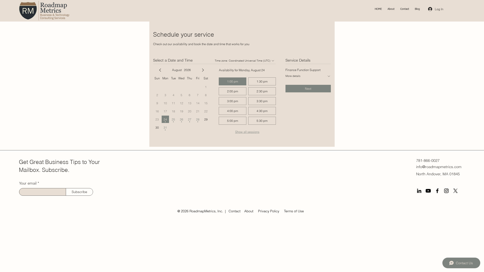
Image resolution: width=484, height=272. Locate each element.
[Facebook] (437, 191)
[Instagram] (446, 191)
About (248, 211)
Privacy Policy (268, 211)
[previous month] (160, 70)
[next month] (203, 70)
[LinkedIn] (419, 191)
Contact (234, 211)
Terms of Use (294, 211)
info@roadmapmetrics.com (439, 166)
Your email (27, 183)
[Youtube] (428, 191)
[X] (455, 191)
